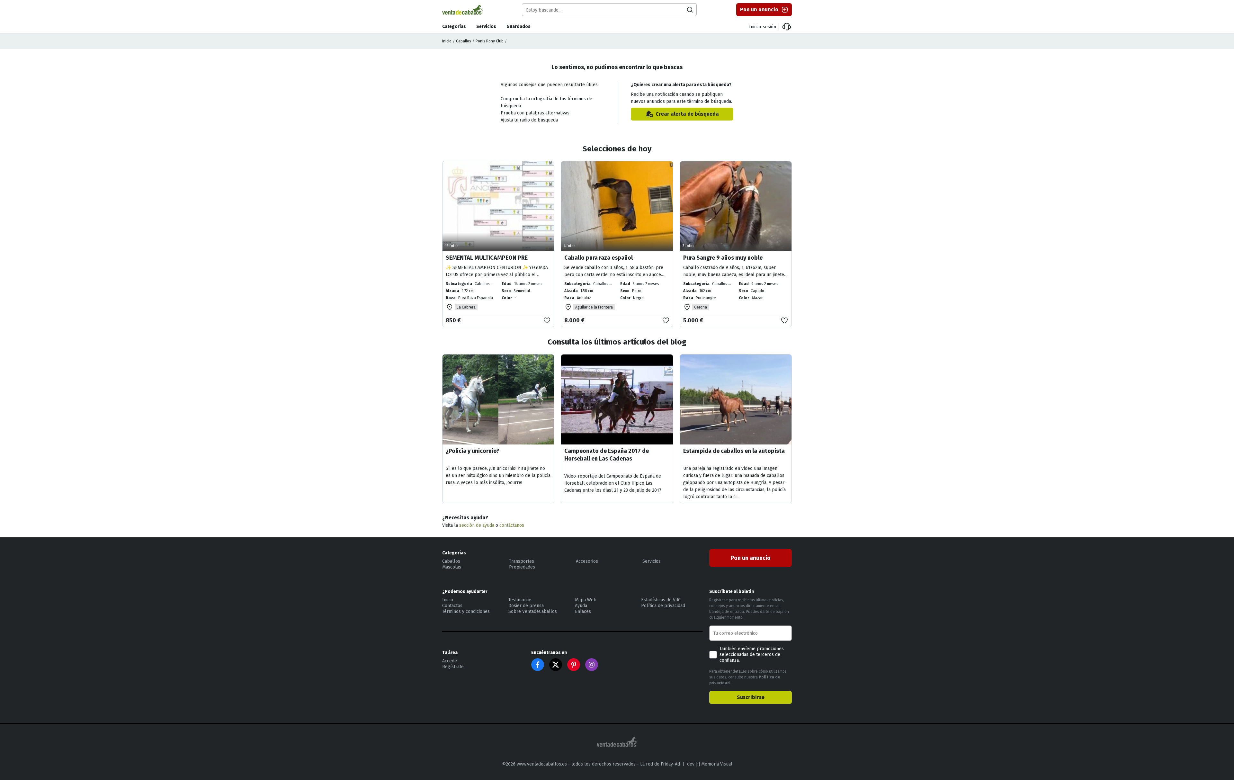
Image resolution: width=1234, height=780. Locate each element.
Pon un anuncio (759, 9)
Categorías (454, 26)
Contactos (452, 605)
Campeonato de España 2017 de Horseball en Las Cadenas (606, 454)
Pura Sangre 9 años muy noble (723, 257)
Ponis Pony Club (490, 41)
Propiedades (522, 567)
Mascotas (451, 567)
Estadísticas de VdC (661, 600)
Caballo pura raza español (598, 257)
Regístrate (453, 666)
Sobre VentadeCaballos (532, 611)
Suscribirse (751, 697)
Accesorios (587, 561)
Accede (449, 661)
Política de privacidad (663, 605)
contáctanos (511, 525)
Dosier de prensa (526, 605)
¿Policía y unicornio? (472, 450)
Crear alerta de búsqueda (687, 114)
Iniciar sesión (762, 27)
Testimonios (520, 600)
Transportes (521, 561)
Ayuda (581, 605)
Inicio (447, 41)
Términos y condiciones (466, 611)
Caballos (463, 41)
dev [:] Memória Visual (709, 764)
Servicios (486, 26)
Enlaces (583, 611)
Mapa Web (585, 600)
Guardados (518, 26)
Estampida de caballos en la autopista (734, 450)
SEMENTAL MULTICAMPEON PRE (487, 257)
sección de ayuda (476, 525)
